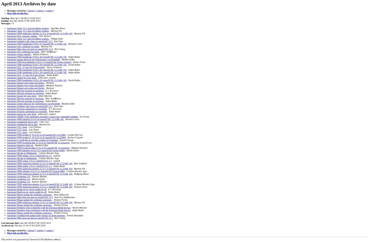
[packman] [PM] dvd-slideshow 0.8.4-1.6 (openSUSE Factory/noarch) (39, 62)
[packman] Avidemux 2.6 (19, 176)
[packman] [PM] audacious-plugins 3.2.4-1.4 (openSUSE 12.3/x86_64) (40, 33)
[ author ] (49, 11)
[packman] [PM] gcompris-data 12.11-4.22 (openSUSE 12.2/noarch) (38, 143)
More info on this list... (18, 13)
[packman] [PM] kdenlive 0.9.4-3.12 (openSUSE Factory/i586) (36, 150)
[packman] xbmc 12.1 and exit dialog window (28, 28)
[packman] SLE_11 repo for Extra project (26, 67)
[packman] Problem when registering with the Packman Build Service (39, 207)
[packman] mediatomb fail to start (22, 122)
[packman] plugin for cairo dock (22, 78)
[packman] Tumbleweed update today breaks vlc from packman (36, 215)
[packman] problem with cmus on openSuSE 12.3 (30, 41)
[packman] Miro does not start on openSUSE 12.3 (30, 49)
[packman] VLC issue (17, 127)
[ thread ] (31, 11)
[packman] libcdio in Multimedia (22, 153)
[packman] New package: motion (22, 36)
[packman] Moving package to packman (25, 91)
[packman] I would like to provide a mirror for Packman (33, 140)
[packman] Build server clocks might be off (27, 189)
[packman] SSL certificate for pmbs (23, 46)
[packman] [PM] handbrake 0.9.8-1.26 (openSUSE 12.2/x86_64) (37, 57)
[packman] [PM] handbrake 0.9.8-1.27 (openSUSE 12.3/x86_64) (37, 44)
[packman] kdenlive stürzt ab (20, 145)
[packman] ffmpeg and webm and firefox (26, 83)
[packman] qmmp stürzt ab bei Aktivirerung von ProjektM (33, 59)
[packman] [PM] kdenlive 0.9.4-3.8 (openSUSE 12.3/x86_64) (35, 119)
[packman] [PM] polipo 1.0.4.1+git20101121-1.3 (29, 155)
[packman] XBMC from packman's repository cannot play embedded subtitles (42, 117)
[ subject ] (40, 11)
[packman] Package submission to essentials (27, 109)
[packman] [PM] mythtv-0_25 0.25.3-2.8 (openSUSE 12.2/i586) (36, 135)
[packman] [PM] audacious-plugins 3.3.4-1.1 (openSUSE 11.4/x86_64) (40, 187)
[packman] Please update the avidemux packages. (30, 194)
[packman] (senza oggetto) (19, 54)
